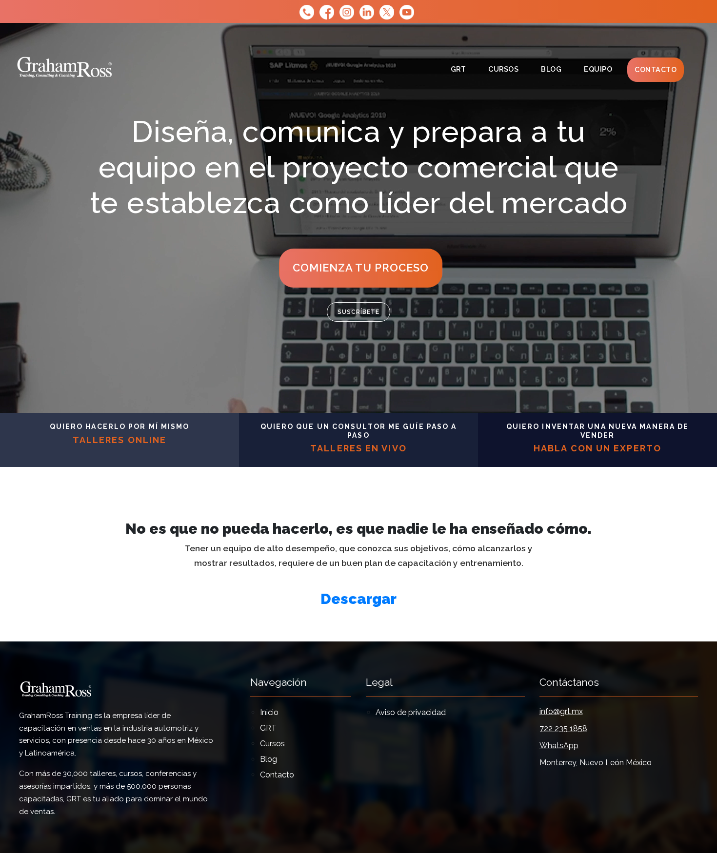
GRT (458, 69)
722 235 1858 (563, 728)
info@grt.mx (561, 711)
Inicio (269, 712)
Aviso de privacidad (411, 712)
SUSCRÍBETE (358, 312)
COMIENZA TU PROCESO (361, 267)
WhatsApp (558, 745)
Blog (551, 69)
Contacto (656, 69)
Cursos (507, 68)
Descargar (358, 598)
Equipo (598, 69)
